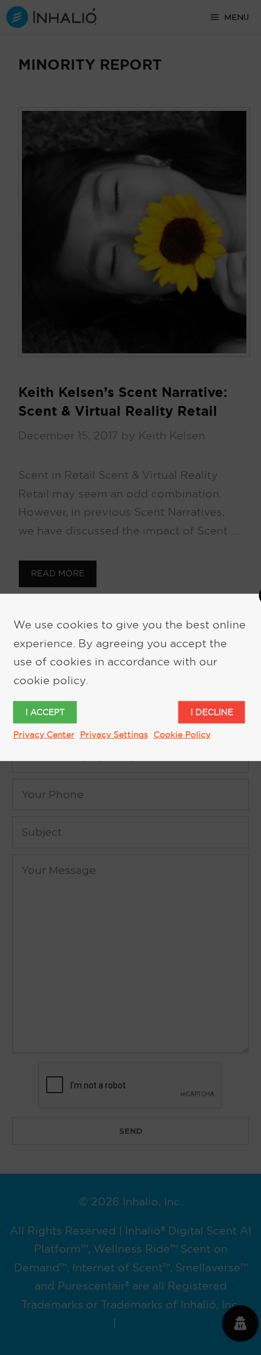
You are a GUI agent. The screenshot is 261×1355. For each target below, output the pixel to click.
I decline (212, 712)
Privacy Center (44, 734)
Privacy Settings (114, 734)
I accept (45, 712)
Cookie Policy (182, 734)
